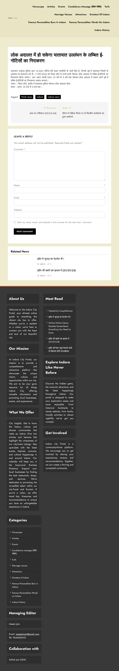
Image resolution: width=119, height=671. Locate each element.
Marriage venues (63, 14)
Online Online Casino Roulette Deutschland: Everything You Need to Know (60, 327)
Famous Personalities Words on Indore (89, 22)
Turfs (107, 6)
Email (59, 197)
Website (18, 210)
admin (42, 263)
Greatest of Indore (100, 14)
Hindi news (26, 97)
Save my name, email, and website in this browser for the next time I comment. (54, 222)
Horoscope (38, 6)
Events (61, 6)
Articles (51, 6)
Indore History (102, 30)
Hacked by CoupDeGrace (61, 310)
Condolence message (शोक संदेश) (84, 6)
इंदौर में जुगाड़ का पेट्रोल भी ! (50, 259)
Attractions (80, 14)
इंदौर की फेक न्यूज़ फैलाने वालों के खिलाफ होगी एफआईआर (60, 349)
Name (59, 185)
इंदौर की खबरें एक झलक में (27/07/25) (56, 270)
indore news (53, 97)
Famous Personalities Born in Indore (47, 22)
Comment (19, 149)
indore (40, 97)
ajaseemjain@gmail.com (27, 634)
